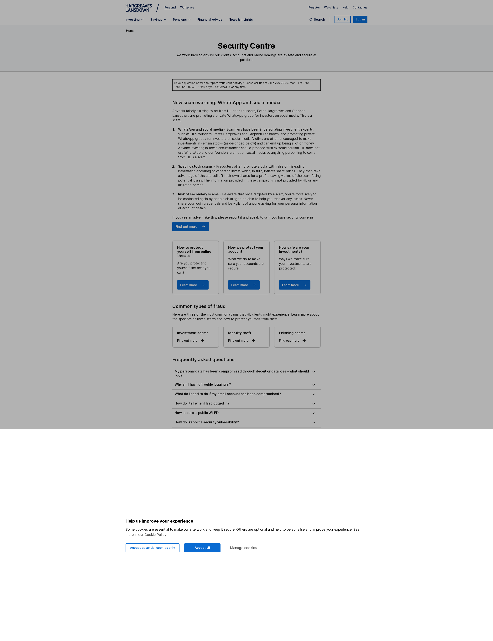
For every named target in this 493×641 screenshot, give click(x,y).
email (223, 87)
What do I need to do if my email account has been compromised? (228, 394)
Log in (360, 19)
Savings (156, 19)
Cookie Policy (155, 535)
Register (314, 7)
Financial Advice (209, 19)
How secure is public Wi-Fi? (197, 413)
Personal (170, 7)
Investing (133, 19)
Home (130, 31)
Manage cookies (243, 548)
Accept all (202, 548)
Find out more (186, 227)
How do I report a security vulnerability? (207, 422)
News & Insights (241, 19)
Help (345, 7)
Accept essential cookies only (152, 548)
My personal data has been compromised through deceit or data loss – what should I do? (242, 373)
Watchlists (331, 7)
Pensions (180, 19)
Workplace (187, 7)
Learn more (188, 285)
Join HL (342, 19)
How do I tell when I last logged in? (202, 403)
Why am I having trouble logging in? (203, 384)
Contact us (360, 7)
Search (319, 19)
